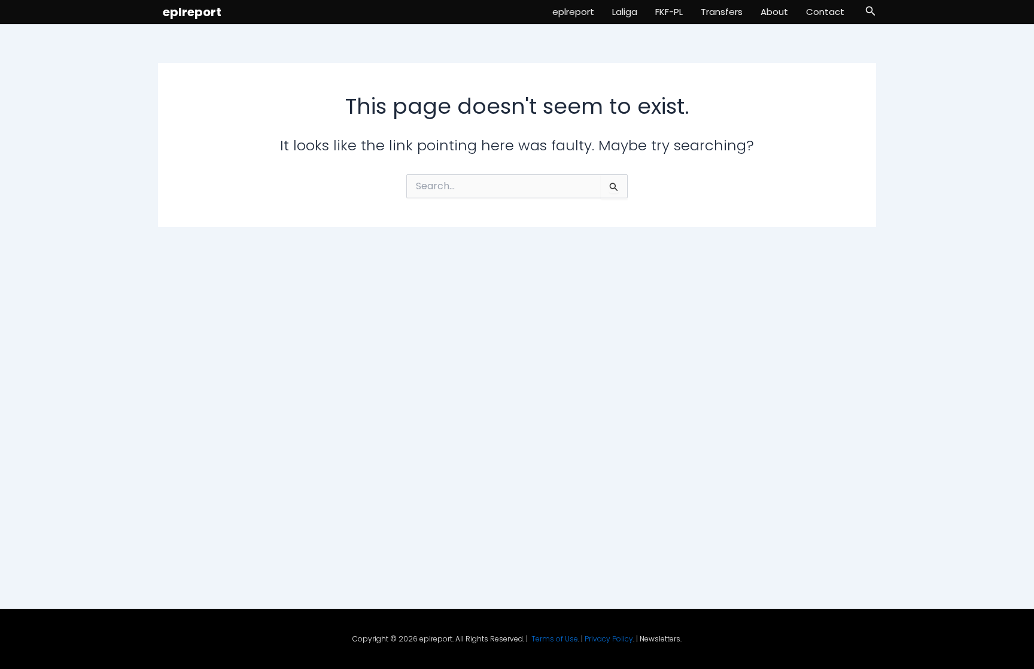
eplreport (192, 12)
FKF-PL (669, 11)
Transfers (722, 11)
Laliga (624, 11)
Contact (825, 11)
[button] (870, 12)
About (774, 11)
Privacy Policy (609, 639)
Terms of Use (554, 639)
